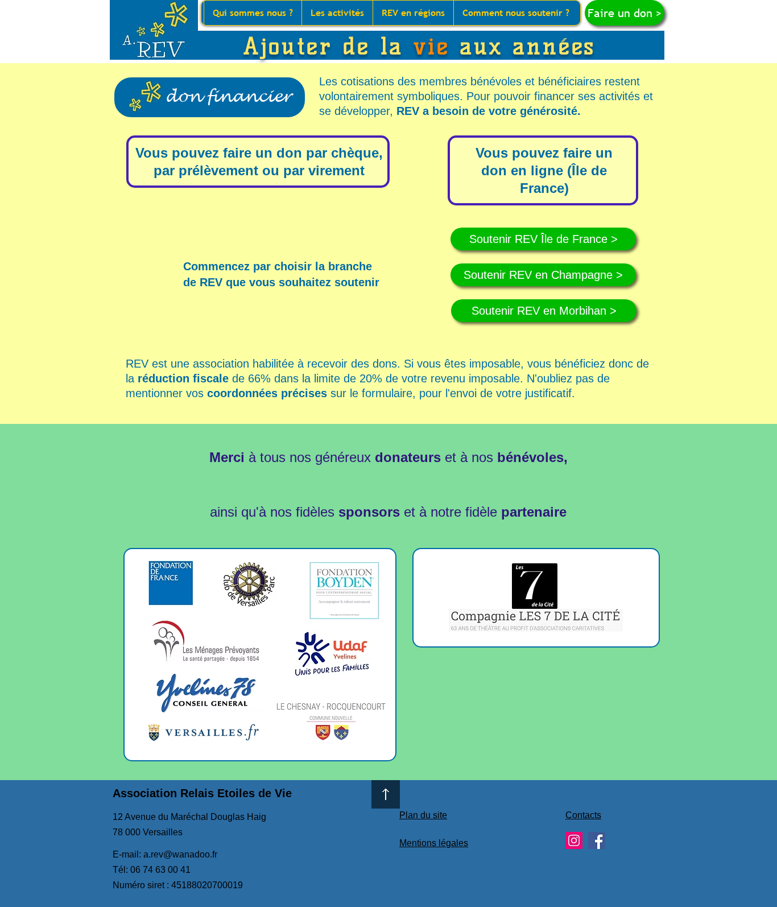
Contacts (583, 815)
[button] (252, 13)
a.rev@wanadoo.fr (180, 854)
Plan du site (423, 815)
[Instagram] (573, 840)
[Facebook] (596, 840)
